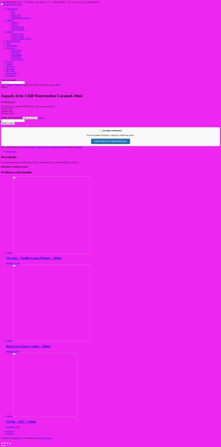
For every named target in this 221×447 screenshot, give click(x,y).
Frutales (14, 23)
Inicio (3, 85)
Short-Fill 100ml (18, 29)
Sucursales (10, 66)
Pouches (9, 62)
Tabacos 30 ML (17, 36)
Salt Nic (9, 32)
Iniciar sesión (11, 73)
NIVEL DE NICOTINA (11, 118)
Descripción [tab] (11, 151)
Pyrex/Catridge (17, 59)
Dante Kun (16, 438)
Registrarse (10, 76)
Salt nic (10, 85)
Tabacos (14, 25)
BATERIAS (16, 57)
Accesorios (10, 48)
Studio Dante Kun (44, 438)
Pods (13, 13)
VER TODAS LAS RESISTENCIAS (110, 141)
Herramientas (16, 55)
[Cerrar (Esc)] (10, 443)
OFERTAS (54, 147)
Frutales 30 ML (17, 34)
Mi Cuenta (10, 71)
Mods (8, 43)
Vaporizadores (12, 9)
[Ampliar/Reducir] (2, 443)
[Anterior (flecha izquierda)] (2, 445)
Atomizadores (11, 46)
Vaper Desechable (13, 41)
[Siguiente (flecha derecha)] (5, 445)
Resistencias (16, 50)
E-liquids (9, 20)
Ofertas (9, 64)
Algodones (15, 52)
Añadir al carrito (8, 123)
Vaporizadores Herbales (20, 18)
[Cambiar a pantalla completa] (5, 443)
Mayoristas (10, 69)
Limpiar (41, 118)
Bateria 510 (16, 16)
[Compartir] (7, 443)
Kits (13, 11)
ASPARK (24, 147)
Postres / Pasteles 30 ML (21, 39)
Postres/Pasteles (17, 27)
